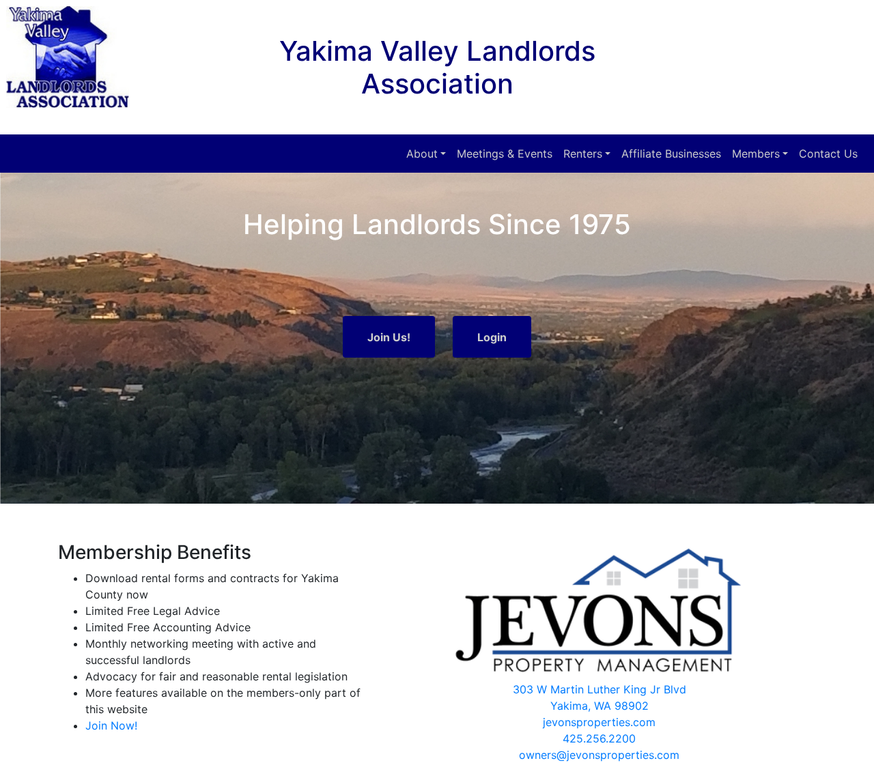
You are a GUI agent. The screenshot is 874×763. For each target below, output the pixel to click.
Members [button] (756, 153)
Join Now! (111, 725)
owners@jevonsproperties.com (599, 755)
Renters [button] (582, 153)
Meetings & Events (504, 153)
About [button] (422, 153)
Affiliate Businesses (671, 153)
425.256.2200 (599, 738)
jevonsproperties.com (599, 722)
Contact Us (828, 153)
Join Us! (388, 337)
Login (492, 337)
